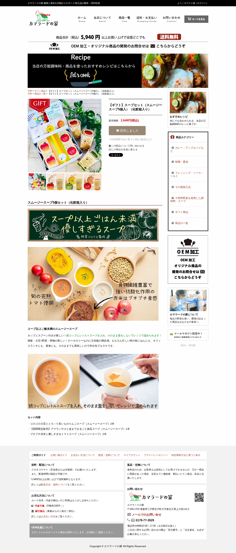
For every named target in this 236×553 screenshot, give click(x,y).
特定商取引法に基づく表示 (185, 455)
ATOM (192, 345)
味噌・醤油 (181, 161)
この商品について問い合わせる (127, 145)
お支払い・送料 (147, 19)
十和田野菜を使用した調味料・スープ (187, 200)
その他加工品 (183, 187)
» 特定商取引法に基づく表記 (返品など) (130, 139)
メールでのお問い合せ (146, 514)
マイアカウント (132, 455)
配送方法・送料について (54, 484)
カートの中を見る (196, 19)
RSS (183, 345)
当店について (102, 19)
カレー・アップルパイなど (187, 149)
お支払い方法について (83, 455)
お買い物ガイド (59, 455)
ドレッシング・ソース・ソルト (187, 174)
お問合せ (172, 19)
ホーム (82, 19)
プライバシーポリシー (156, 455)
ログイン (201, 3)
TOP (30, 91)
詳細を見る (188, 108)
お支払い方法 (48, 516)
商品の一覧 (124, 19)
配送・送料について (109, 455)
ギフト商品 (40, 91)
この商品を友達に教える (124, 149)
